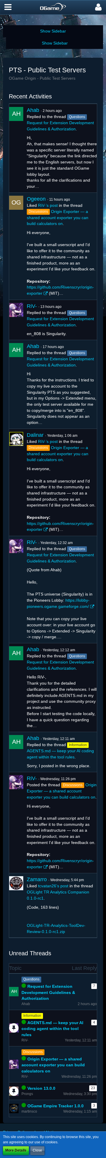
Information (32, 1016)
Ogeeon (36, 199)
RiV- (32, 306)
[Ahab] (16, 148)
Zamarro (37, 879)
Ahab (33, 110)
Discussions (33, 1052)
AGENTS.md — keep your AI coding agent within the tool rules (52, 1028)
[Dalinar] (16, 482)
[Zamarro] (16, 905)
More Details (15, 1150)
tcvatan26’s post (53, 886)
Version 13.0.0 (41, 1088)
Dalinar (35, 435)
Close (37, 1150)
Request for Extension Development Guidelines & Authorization (48, 992)
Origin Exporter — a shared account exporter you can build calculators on (57, 217)
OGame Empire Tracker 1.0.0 (55, 1106)
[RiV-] (16, 320)
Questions (31, 979)
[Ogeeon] (16, 246)
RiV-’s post (48, 205)
